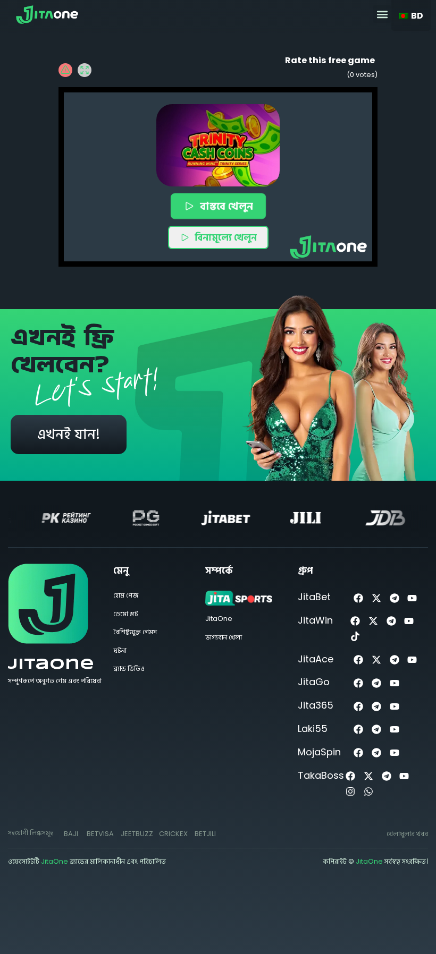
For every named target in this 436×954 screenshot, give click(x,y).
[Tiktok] (355, 636)
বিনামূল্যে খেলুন (226, 237)
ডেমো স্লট (125, 614)
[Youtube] (412, 598)
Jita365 (315, 705)
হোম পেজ (125, 595)
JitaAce (315, 659)
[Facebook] (358, 598)
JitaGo (314, 681)
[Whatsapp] (368, 791)
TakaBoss (321, 775)
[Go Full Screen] (84, 70)
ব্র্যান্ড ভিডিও (129, 668)
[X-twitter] (376, 598)
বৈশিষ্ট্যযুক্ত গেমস (135, 632)
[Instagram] (350, 791)
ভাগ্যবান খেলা (223, 637)
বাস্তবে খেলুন (226, 206)
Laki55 (313, 728)
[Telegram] (394, 598)
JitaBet (314, 596)
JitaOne (51, 665)
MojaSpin (319, 752)
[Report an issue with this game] (65, 70)
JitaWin (315, 620)
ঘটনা (120, 650)
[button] (382, 14)
